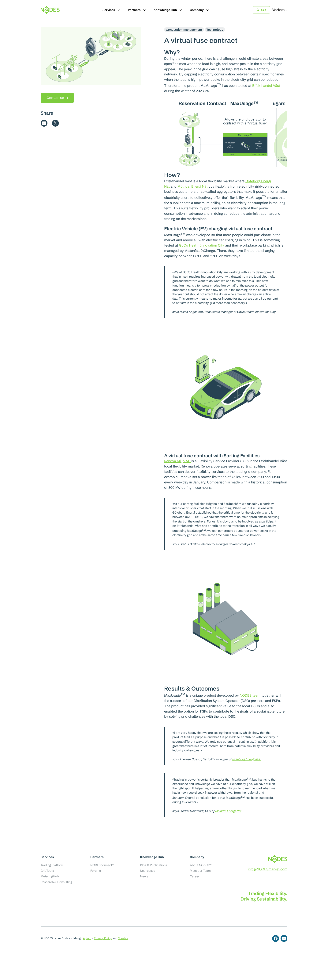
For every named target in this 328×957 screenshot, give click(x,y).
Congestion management (184, 29)
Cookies (123, 938)
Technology (214, 29)
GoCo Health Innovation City (202, 245)
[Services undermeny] (119, 10)
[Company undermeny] (207, 10)
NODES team (250, 695)
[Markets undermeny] (286, 10)
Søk (263, 9)
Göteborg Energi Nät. (246, 759)
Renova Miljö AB (177, 461)
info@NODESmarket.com (267, 869)
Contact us (55, 98)
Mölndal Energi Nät (192, 186)
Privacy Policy (103, 938)
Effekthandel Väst (266, 85)
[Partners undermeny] (144, 10)
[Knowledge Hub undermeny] (180, 10)
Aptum (87, 938)
